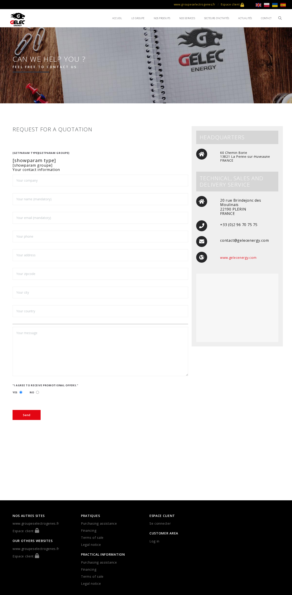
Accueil (117, 18)
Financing (88, 530)
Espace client (230, 4)
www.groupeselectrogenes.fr (194, 4)
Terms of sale (92, 537)
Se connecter (160, 523)
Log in (154, 541)
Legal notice (91, 544)
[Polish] (268, 5)
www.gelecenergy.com (238, 257)
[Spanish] (284, 5)
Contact (266, 18)
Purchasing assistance (99, 523)
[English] (260, 5)
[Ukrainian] (276, 5)
